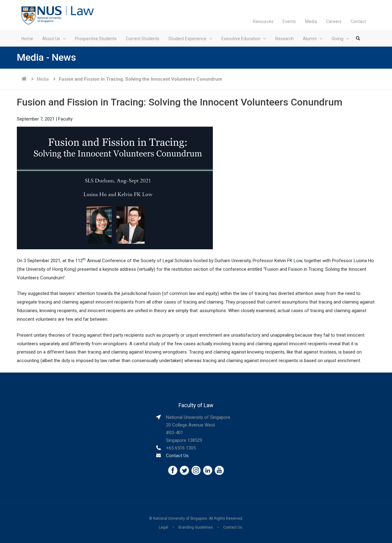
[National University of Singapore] (41, 15)
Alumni (310, 38)
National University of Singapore (180, 518)
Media (311, 21)
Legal (163, 527)
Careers (333, 21)
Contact (358, 21)
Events (289, 21)
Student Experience (187, 38)
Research (284, 38)
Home (27, 38)
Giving (337, 38)
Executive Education (240, 38)
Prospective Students (96, 38)
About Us (51, 38)
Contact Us (177, 455)
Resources (263, 21)
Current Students (142, 38)
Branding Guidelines (196, 527)
